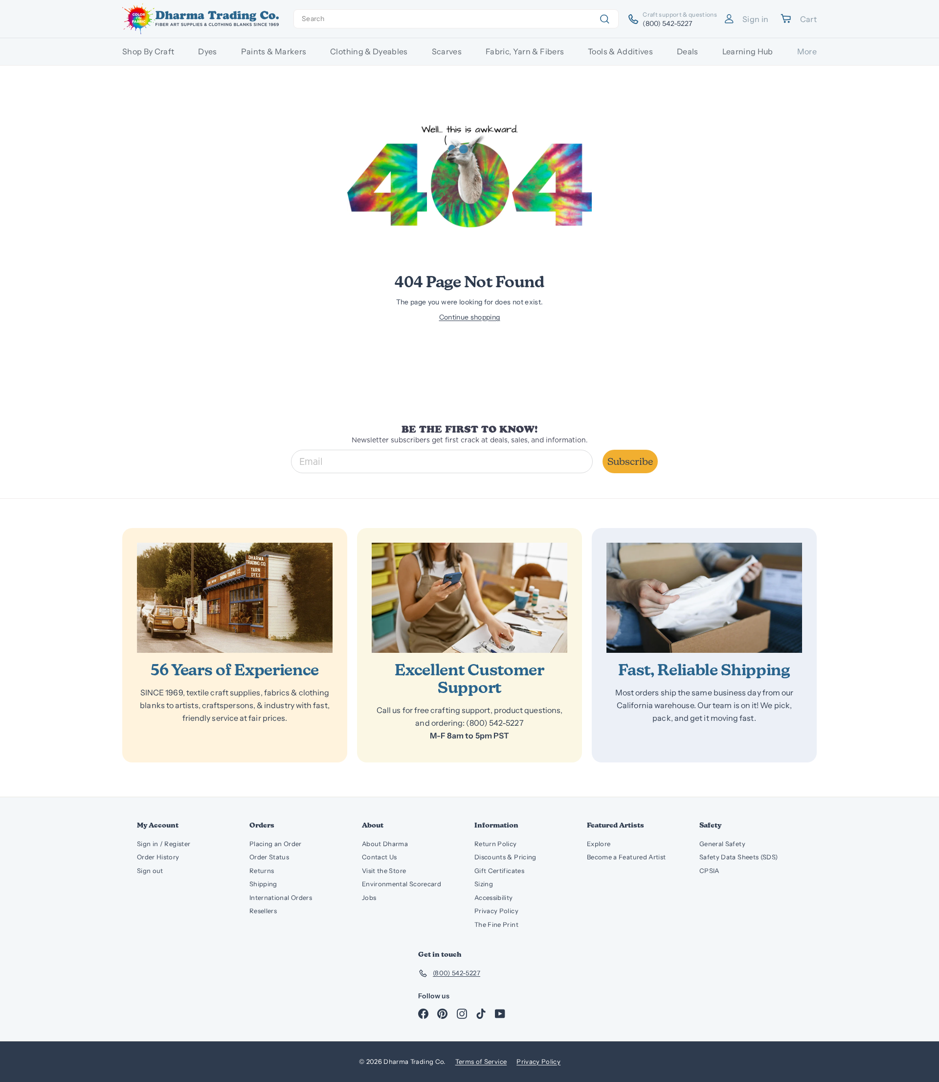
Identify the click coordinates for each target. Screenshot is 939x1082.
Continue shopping (469, 317)
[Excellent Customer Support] (469, 598)
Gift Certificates (499, 871)
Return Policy (495, 844)
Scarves (447, 51)
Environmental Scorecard (401, 884)
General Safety (722, 844)
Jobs (369, 897)
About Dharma (385, 844)
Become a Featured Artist (626, 857)
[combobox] (456, 18)
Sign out (150, 871)
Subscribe (630, 461)
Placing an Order (275, 844)
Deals (687, 51)
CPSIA (709, 871)
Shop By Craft (148, 51)
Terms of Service (481, 1061)
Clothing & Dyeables (369, 51)
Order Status (269, 857)
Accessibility (493, 897)
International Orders (280, 897)
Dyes (207, 51)
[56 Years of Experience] (235, 598)
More (807, 51)
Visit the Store (384, 871)
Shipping (263, 884)
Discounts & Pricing (505, 857)
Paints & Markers (274, 51)
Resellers (263, 911)
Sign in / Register (163, 844)
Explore (598, 844)
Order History (158, 857)
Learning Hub (747, 51)
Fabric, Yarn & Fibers (525, 51)
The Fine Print (496, 924)
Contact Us (379, 857)
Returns (261, 871)
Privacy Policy (496, 911)
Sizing (483, 884)
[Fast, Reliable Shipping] (704, 598)
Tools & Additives (620, 51)
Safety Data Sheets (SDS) (738, 857)
